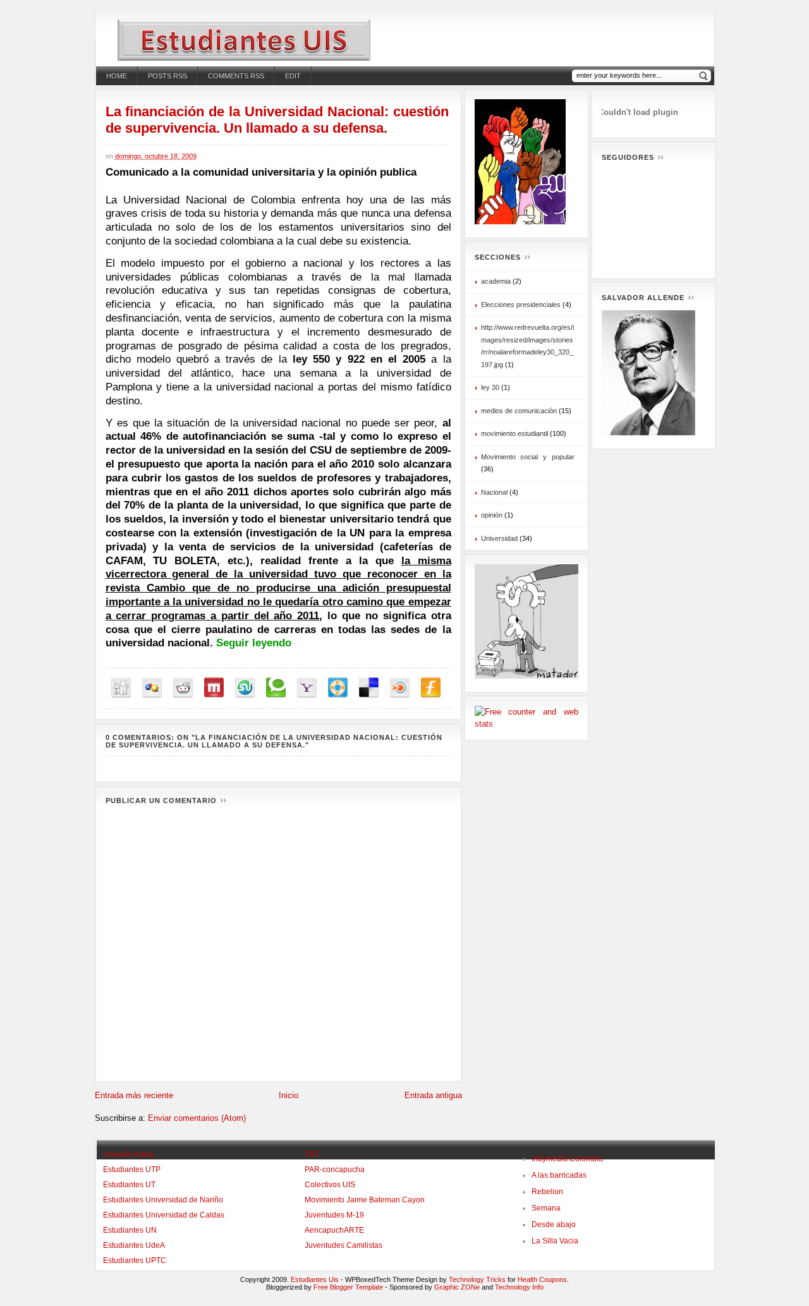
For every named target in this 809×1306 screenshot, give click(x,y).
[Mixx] (214, 688)
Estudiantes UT (129, 1184)
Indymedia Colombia (567, 1158)
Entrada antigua (433, 1095)
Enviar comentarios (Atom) (197, 1118)
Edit (293, 76)
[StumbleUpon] (245, 688)
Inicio (288, 1095)
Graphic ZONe (457, 1287)
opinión (491, 515)
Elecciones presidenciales (521, 304)
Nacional (494, 492)
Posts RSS (167, 76)
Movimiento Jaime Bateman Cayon (365, 1199)
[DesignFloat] (338, 688)
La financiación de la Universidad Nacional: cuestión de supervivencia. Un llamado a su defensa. (277, 120)
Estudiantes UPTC (134, 1260)
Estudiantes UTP (132, 1169)
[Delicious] (369, 688)
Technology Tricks (477, 1279)
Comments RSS (236, 76)
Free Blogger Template (348, 1287)
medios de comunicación (519, 410)
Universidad (499, 538)
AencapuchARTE (334, 1230)
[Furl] (431, 688)
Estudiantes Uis (315, 1279)
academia (496, 281)
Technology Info (519, 1287)
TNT (312, 1154)
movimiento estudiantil (514, 433)
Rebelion (547, 1191)
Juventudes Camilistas (343, 1245)
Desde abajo (554, 1224)
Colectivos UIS (330, 1184)
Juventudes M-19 (334, 1215)
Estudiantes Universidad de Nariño (163, 1199)
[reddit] (183, 688)
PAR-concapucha (335, 1169)
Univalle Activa (128, 1154)
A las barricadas (559, 1175)
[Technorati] (276, 688)
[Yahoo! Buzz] (307, 688)
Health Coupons (542, 1279)
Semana (546, 1208)
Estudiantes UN (130, 1230)
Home (116, 76)
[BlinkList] (400, 688)
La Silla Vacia (555, 1240)
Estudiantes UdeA (134, 1245)
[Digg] (121, 688)
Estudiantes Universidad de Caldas (163, 1215)
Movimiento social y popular (528, 457)
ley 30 (490, 387)
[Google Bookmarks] (152, 688)
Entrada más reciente (134, 1095)
